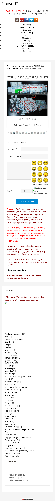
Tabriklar (8, 432)
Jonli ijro (8, 365)
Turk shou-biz (11, 440)
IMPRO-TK (9, 363)
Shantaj (8, 421)
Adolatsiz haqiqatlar (13, 334)
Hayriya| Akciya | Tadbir (15, 437)
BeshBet (8, 342)
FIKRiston (9, 352)
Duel (7, 347)
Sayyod (9, 3)
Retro (7, 413)
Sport (7, 419)
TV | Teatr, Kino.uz (13, 442)
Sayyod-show (10, 416)
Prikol (7, 403)
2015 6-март (12, 68)
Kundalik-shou (11, 381)
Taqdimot (9, 434)
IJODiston (9, 360)
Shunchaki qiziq (11, 426)
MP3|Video (10, 389)
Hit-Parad (9, 355)
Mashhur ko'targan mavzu (16, 387)
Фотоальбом (22, 66)
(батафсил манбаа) (16, 270)
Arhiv (7, 336)
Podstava (9, 408)
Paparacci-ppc (11, 405)
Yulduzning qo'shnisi (13, 448)
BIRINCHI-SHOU (12, 453)
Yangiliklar (9, 445)
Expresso (9, 350)
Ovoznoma (9, 395)
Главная (10, 66)
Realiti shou (10, 411)
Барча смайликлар (40, 184)
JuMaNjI (8, 368)
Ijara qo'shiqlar (11, 358)
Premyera (9, 400)
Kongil (7, 379)
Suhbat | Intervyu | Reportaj (17, 429)
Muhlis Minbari (11, 392)
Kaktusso (9, 373)
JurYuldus (9, 371)
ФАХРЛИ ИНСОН (37, 66)
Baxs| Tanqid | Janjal (14, 339)
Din (6, 344)
